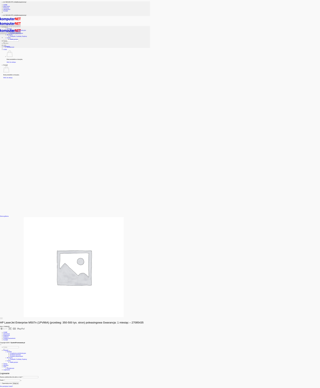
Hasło (2, 380)
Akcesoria (10, 35)
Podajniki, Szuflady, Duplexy (18, 36)
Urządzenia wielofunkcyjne (18, 30)
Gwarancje (6, 334)
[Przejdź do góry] (0, 344)
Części (9, 38)
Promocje (6, 8)
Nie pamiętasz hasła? (6, 386)
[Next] (2, 318)
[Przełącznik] (9, 350)
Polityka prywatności (9, 338)
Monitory (5, 43)
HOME (5, 5)
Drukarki (5, 27)
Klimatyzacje (10, 47)
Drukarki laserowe (15, 32)
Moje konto (6, 6)
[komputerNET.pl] (10, 27)
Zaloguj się (15, 383)
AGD (4, 45)
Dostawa (6, 337)
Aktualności (6, 9)
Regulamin (6, 335)
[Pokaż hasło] (20, 380)
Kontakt (5, 11)
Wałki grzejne (14, 39)
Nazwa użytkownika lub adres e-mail (11, 377)
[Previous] (0, 318)
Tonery (5, 41)
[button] (5, 49)
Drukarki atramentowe (16, 33)
